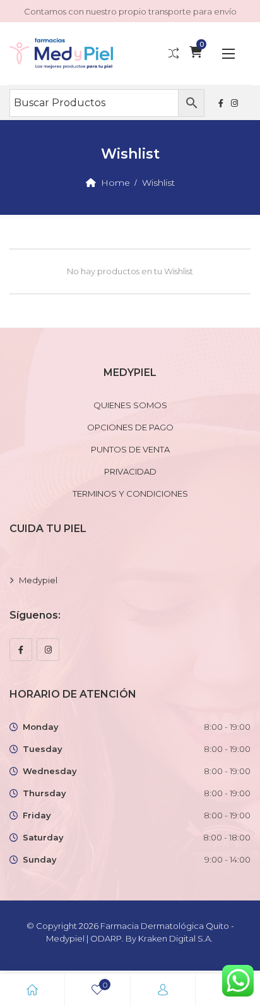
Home (115, 182)
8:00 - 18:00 (227, 837)
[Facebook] (20, 649)
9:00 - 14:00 (227, 859)
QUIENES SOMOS (130, 405)
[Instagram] (48, 649)
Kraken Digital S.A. (176, 938)
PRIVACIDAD (130, 471)
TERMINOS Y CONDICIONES (130, 493)
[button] (228, 53)
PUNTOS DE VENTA (130, 449)
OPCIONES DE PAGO (130, 427)
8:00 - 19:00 (227, 727)
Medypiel (38, 580)
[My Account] (163, 990)
